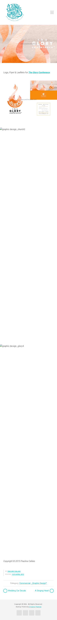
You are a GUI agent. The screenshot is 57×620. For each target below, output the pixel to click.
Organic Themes (35, 607)
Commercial (24, 583)
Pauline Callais (14, 571)
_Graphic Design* (39, 583)
